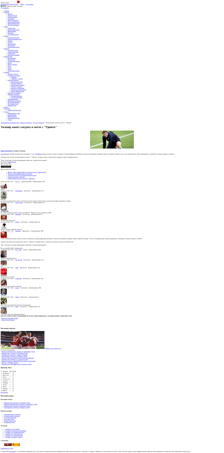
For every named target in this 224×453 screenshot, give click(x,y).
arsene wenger (19, 202)
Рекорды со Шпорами (17, 88)
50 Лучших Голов (13, 104)
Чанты (10, 69)
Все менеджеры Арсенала (12, 416)
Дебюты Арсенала (16, 86)
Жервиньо (39, 154)
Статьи (10, 120)
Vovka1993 (18, 278)
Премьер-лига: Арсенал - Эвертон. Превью (14, 355)
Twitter (16, 318)
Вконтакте (5, 318)
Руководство (11, 53)
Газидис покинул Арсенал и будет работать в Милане (18, 358)
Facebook (11, 318)
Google (8, 320)
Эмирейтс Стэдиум (17, 78)
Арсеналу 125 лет (13, 74)
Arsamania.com (11, 162)
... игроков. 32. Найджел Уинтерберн (15, 431)
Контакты (11, 33)
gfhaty (17, 306)
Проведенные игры (17, 82)
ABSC (6, 26)
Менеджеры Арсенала (14, 101)
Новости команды (13, 20)
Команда (6, 49)
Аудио (9, 67)
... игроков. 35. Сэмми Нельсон (13, 435)
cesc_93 (17, 181)
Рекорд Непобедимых (17, 91)
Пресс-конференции (14, 22)
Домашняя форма (13, 99)
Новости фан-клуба (13, 30)
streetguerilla (18, 191)
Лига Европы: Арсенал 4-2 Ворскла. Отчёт (14, 356)
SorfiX (17, 288)
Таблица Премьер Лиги (15, 39)
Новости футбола (6, 151)
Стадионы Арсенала (14, 75)
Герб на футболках (16, 97)
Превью (10, 41)
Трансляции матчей (13, 47)
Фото (9, 66)
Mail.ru (4, 320)
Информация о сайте (14, 113)
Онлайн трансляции (14, 61)
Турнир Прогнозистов (14, 110)
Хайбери (13, 77)
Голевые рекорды (16, 83)
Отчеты (10, 42)
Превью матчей (12, 15)
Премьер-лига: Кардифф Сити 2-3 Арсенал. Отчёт (17, 364)
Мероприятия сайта (13, 23)
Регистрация (29, 4)
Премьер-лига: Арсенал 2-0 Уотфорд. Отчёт (17, 403)
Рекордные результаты (17, 85)
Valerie (17, 297)
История (6, 72)
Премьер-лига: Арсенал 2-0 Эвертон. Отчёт (15, 353)
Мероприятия (12, 31)
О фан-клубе (11, 28)
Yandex (12, 320)
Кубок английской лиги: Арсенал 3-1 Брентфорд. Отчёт (18, 351)
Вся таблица (4, 392)
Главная (6, 11)
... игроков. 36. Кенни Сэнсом (13, 437)
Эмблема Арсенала (13, 94)
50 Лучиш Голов (9, 419)
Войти (22, 4)
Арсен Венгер (5, 154)
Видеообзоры (12, 44)
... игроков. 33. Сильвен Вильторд (14, 432)
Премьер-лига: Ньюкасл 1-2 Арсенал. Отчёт (15, 359)
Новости (6, 12)
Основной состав (13, 50)
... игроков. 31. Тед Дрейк (11, 429)
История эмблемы (16, 96)
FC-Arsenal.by (5, 8)
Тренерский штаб (13, 52)
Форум (6, 107)
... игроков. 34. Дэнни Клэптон (13, 434)
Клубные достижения (14, 93)
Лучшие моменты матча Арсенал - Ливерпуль (21, 178)
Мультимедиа (8, 56)
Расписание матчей (13, 37)
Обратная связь (12, 116)
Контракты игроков (13, 55)
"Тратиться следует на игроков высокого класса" (22, 175)
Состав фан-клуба (13, 34)
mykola (17, 222)
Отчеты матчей (12, 17)
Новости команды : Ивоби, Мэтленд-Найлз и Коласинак (18, 361)
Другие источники (13, 25)
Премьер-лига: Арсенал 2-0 (53, 348)
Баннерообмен (12, 115)
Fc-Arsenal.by (12, 451)
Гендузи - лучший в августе (10, 362)
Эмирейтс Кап (12, 105)
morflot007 (18, 214)
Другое (6, 112)
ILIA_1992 (18, 249)
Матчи (6, 36)
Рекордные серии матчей (18, 90)
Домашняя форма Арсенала (12, 414)
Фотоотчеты (11, 45)
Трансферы (11, 19)
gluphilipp (18, 231)
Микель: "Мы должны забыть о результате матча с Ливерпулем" (27, 172)
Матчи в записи (12, 64)
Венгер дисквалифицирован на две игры (20, 174)
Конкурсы (7, 108)
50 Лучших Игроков (14, 102)
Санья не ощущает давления (16, 177)
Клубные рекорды (13, 80)
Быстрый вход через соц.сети (9, 4)
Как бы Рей (18, 260)
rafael (16, 267)
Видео (9, 63)
